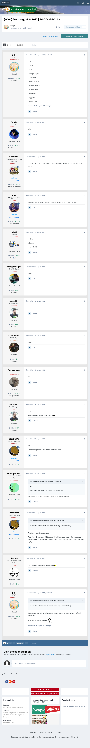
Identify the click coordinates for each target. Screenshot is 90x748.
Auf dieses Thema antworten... (26, 663)
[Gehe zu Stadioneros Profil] (14, 347)
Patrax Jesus (13, 370)
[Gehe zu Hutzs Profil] (14, 207)
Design (42, 732)
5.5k (18, 256)
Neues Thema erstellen (50, 36)
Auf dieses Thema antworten (75, 36)
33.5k (11, 221)
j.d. (14, 26)
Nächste (20, 45)
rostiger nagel (14, 267)
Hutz (14, 195)
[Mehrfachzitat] (29, 111)
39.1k (11, 393)
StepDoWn (14, 439)
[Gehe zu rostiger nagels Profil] (14, 279)
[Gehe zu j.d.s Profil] (6, 27)
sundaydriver (13, 473)
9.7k (12, 290)
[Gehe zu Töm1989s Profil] (14, 572)
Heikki (14, 232)
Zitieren (35, 111)
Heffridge (13, 157)
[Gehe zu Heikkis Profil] (14, 244)
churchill (13, 301)
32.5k (18, 146)
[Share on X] (3, 681)
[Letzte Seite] (26, 45)
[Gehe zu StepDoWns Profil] (14, 451)
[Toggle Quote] (31, 481)
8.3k (12, 324)
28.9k (11, 146)
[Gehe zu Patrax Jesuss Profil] (14, 382)
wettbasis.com (7, 720)
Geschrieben (35, 55)
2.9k (18, 78)
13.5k (18, 221)
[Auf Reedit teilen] (10, 681)
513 (18, 290)
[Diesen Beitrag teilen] (84, 55)
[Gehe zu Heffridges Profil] (14, 171)
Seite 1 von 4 (35, 45)
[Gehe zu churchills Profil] (14, 313)
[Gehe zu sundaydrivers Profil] (14, 487)
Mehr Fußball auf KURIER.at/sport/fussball (45, 694)
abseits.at (6, 705)
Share (59, 27)
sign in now (50, 654)
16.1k (11, 499)
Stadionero (13, 335)
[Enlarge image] (54, 415)
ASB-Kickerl (27, 28)
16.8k (12, 256)
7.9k (17, 465)
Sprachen (33, 732)
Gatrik (14, 122)
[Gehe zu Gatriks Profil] (14, 134)
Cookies (58, 732)
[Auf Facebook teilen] (6, 681)
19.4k (18, 499)
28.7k (12, 184)
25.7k (18, 393)
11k (11, 465)
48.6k (12, 78)
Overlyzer (6, 710)
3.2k (12, 359)
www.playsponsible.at (68, 737)
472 (18, 324)
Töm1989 (13, 558)
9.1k (18, 184)
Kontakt (50, 732)
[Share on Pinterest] (13, 681)
